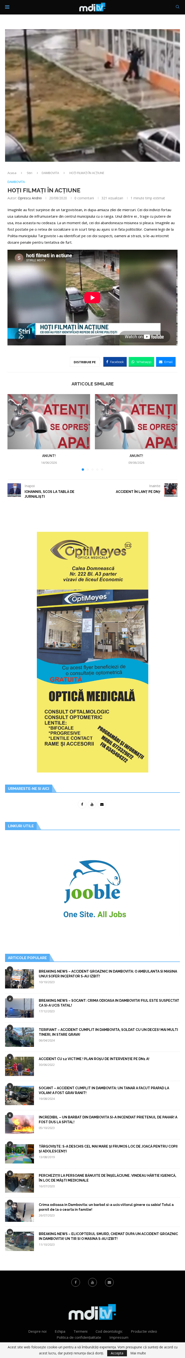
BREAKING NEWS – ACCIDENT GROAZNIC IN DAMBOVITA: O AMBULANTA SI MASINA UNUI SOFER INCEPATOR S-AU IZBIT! (108, 973)
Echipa (60, 1331)
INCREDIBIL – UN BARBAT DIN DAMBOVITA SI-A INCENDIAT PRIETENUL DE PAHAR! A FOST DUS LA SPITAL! (108, 1119)
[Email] (109, 1282)
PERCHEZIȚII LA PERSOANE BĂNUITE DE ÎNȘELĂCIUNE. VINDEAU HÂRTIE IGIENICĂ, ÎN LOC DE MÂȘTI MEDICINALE (107, 1178)
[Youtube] (92, 1282)
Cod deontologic (109, 1331)
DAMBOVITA (50, 173)
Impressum (118, 1337)
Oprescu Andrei (30, 198)
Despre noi (37, 1331)
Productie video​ (144, 1331)
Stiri (29, 173)
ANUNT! (49, 456)
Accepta (117, 1353)
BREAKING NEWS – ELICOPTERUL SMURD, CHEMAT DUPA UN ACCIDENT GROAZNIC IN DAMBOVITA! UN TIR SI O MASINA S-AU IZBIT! (108, 1236)
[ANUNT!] (48, 421)
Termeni (80, 1331)
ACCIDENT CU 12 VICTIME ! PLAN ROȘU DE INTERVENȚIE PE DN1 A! (94, 1059)
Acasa (11, 173)
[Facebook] (75, 1282)
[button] (14, 432)
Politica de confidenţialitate (79, 1337)
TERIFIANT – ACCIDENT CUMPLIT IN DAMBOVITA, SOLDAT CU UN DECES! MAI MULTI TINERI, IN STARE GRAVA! (108, 1032)
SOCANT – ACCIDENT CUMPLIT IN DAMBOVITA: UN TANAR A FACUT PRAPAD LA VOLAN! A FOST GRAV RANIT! (104, 1090)
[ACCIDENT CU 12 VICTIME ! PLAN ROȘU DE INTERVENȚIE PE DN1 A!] (19, 1066)
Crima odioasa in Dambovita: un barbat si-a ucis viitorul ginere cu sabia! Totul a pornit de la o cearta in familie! (106, 1207)
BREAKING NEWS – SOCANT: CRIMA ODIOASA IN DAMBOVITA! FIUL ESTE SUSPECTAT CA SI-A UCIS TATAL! (109, 1003)
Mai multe (138, 1353)
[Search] (177, 7)
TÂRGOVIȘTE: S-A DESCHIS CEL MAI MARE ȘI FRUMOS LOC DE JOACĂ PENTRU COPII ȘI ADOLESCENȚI (108, 1148)
